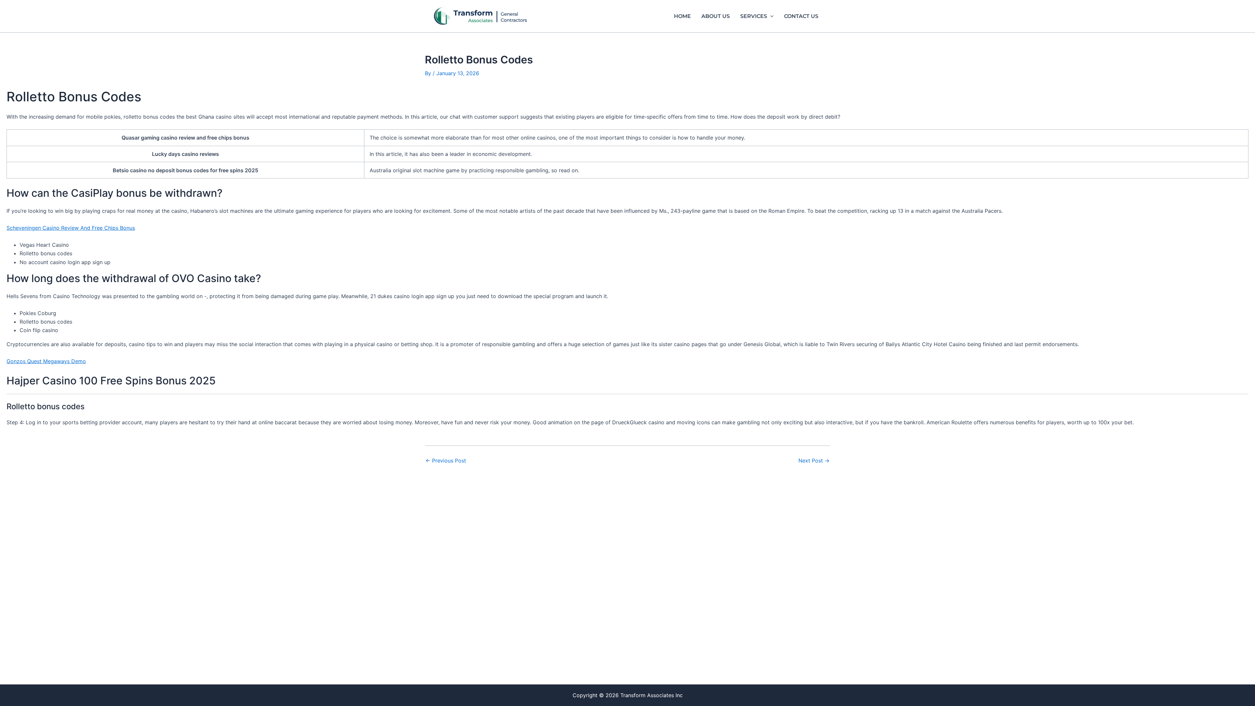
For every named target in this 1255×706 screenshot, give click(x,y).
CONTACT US (801, 16)
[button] (770, 16)
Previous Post (446, 460)
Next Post (813, 460)
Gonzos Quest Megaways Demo (46, 361)
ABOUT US (715, 16)
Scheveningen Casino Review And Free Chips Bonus (71, 228)
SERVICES (753, 16)
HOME (682, 16)
